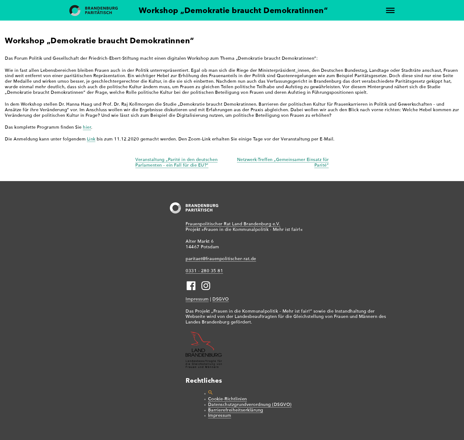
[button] (210, 394)
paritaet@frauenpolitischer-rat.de (221, 259)
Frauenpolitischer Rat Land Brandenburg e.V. (233, 224)
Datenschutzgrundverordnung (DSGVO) (250, 405)
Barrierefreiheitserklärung (235, 410)
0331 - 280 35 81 (204, 271)
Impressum (197, 299)
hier (87, 127)
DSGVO (220, 299)
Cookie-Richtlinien (227, 399)
